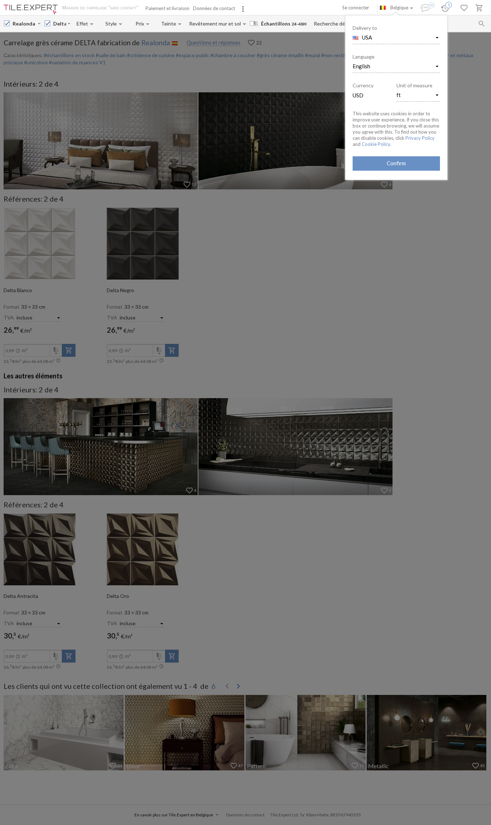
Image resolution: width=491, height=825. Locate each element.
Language (364, 57)
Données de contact (214, 8)
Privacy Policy (420, 138)
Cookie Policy (376, 144)
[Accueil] (31, 9)
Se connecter (355, 7)
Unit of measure (414, 85)
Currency (363, 85)
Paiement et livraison (167, 8)
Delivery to (365, 28)
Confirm (396, 163)
